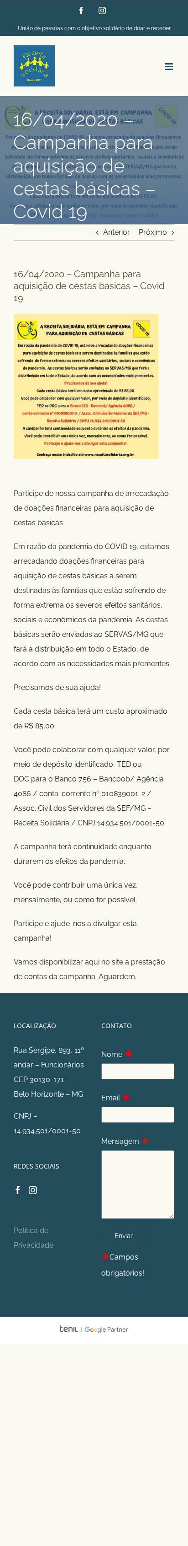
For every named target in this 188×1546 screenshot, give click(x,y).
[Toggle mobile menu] (169, 66)
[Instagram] (33, 1190)
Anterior (116, 232)
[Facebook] (18, 1190)
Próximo (153, 232)
